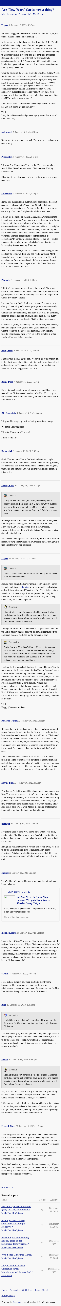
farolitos (25, 587)
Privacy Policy (8, 1295)
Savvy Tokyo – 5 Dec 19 (19, 892)
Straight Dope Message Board (14, 3)
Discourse (17, 1302)
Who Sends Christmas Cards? (16, 1254)
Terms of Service (42, 1290)
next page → (7, 1187)
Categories (14, 1290)
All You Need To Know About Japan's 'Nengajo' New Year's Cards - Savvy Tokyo (33, 900)
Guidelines (27, 1290)
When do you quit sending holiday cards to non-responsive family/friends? (15, 1240)
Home (4, 1290)
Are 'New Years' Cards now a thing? (27, 9)
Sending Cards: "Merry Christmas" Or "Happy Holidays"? (13, 1223)
